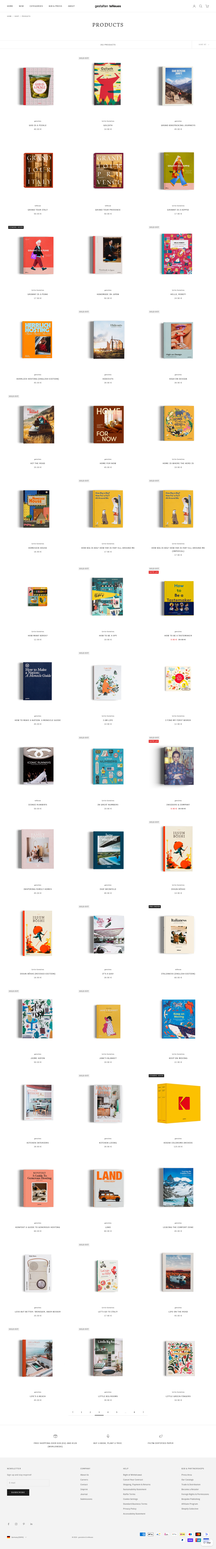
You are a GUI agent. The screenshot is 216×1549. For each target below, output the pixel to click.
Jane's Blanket (108, 1058)
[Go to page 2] (72, 1412)
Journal (84, 1494)
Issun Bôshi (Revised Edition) (38, 973)
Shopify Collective (189, 1509)
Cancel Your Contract (133, 1479)
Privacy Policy (129, 1509)
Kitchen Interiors (38, 1143)
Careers (84, 1479)
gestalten (37, 121)
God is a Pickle (38, 125)
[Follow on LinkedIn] (31, 1524)
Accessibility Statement (134, 1514)
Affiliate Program (189, 1504)
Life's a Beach (38, 1396)
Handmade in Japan (108, 294)
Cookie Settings (130, 1499)
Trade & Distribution (190, 1484)
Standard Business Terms (135, 1504)
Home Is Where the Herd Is (178, 463)
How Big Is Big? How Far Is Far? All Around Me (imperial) (178, 549)
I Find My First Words (178, 720)
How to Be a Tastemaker (178, 635)
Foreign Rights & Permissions (195, 1494)
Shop (17, 16)
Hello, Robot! (178, 294)
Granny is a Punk (38, 294)
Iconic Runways (37, 804)
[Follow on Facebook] (8, 1524)
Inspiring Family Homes (38, 889)
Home (10, 6)
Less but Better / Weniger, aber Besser (38, 1311)
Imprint (84, 1489)
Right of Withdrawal (132, 1475)
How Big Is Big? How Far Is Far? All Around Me (108, 548)
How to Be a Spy (108, 635)
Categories (36, 6)
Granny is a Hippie (178, 210)
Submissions (86, 1499)
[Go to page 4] (143, 1412)
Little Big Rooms (108, 1396)
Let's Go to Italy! (108, 1311)
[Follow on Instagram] (16, 1524)
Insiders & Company (178, 804)
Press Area (186, 1475)
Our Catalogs (187, 1479)
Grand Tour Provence (108, 210)
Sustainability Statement (134, 1489)
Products (26, 16)
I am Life (108, 720)
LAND (108, 1227)
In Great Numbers (108, 804)
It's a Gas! (108, 973)
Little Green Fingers (178, 1396)
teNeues (38, 206)
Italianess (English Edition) (178, 973)
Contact (84, 1484)
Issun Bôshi (178, 889)
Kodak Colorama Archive (178, 1143)
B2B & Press (55, 6)
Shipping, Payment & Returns (136, 1484)
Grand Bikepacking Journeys (178, 125)
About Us (84, 1475)
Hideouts (108, 379)
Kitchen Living (108, 1143)
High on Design (178, 379)
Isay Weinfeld (108, 889)
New (21, 6)
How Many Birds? (38, 635)
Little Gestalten (108, 121)
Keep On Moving (178, 1058)
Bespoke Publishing (190, 1499)
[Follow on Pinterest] (23, 1524)
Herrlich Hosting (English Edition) (37, 379)
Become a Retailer (190, 1489)
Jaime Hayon (38, 1058)
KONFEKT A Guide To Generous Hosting (37, 1227)
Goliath (107, 125)
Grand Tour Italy (38, 210)
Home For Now (108, 463)
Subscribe (18, 1492)
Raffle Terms (129, 1494)
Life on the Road (178, 1311)
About (71, 6)
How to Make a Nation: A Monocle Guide (38, 720)
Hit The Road (37, 463)
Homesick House (37, 548)
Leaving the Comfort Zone (178, 1227)
